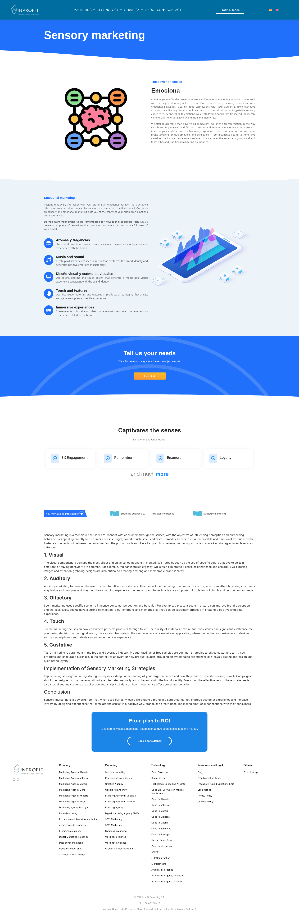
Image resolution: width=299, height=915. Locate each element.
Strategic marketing (214, 513)
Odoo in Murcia (159, 810)
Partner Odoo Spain (162, 840)
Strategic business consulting (138, 513)
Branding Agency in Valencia (120, 795)
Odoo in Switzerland (70, 848)
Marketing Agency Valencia (73, 778)
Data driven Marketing (71, 842)
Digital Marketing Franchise (74, 836)
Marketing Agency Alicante (73, 772)
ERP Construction (160, 858)
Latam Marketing (68, 813)
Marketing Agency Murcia (73, 783)
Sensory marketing (115, 772)
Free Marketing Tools (209, 778)
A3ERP (154, 852)
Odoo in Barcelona (161, 828)
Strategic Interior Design (72, 854)
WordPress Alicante (115, 842)
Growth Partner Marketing (119, 848)
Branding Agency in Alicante (120, 801)
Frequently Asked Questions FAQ (216, 783)
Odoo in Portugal (160, 834)
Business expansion (116, 831)
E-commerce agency (70, 831)
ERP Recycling (158, 863)
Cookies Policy (205, 801)
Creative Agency (114, 783)
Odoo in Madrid (159, 822)
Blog (200, 772)
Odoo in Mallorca (160, 816)
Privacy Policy (205, 795)
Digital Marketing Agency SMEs (122, 813)
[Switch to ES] (271, 9)
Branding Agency (114, 807)
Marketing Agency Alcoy (72, 801)
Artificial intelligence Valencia (167, 875)
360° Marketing (113, 819)
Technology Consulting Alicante (168, 783)
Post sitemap (251, 772)
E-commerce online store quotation (78, 819)
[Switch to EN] (277, 9)
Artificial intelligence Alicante (167, 881)
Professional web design (118, 778)
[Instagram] (18, 779)
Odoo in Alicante (160, 799)
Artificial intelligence (163, 513)
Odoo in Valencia (160, 805)
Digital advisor (158, 778)
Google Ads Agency (116, 789)
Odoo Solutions (159, 772)
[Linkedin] (14, 779)
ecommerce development (73, 825)
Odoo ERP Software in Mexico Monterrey (167, 791)
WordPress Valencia (115, 836)
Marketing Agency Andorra (73, 795)
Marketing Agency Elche (72, 789)
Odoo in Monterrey (161, 846)
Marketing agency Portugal (73, 807)
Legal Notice (204, 789)
